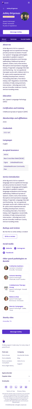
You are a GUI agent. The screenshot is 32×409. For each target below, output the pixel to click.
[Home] (3, 8)
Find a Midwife (6, 358)
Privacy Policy (21, 391)
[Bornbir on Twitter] (21, 387)
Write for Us (21, 361)
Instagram (21, 248)
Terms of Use (10, 391)
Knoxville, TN (7, 321)
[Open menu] (29, 3)
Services (13, 39)
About (4, 39)
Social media (25, 39)
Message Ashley (16, 32)
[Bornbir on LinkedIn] (16, 387)
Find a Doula (6, 355)
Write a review (10, 236)
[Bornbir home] (5, 3)
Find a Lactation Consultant (7, 362)
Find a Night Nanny (8, 366)
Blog (18, 358)
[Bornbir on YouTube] (26, 387)
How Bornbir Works (23, 355)
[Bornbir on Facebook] (6, 387)
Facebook (9, 253)
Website (9, 248)
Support (19, 364)
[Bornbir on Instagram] (11, 387)
